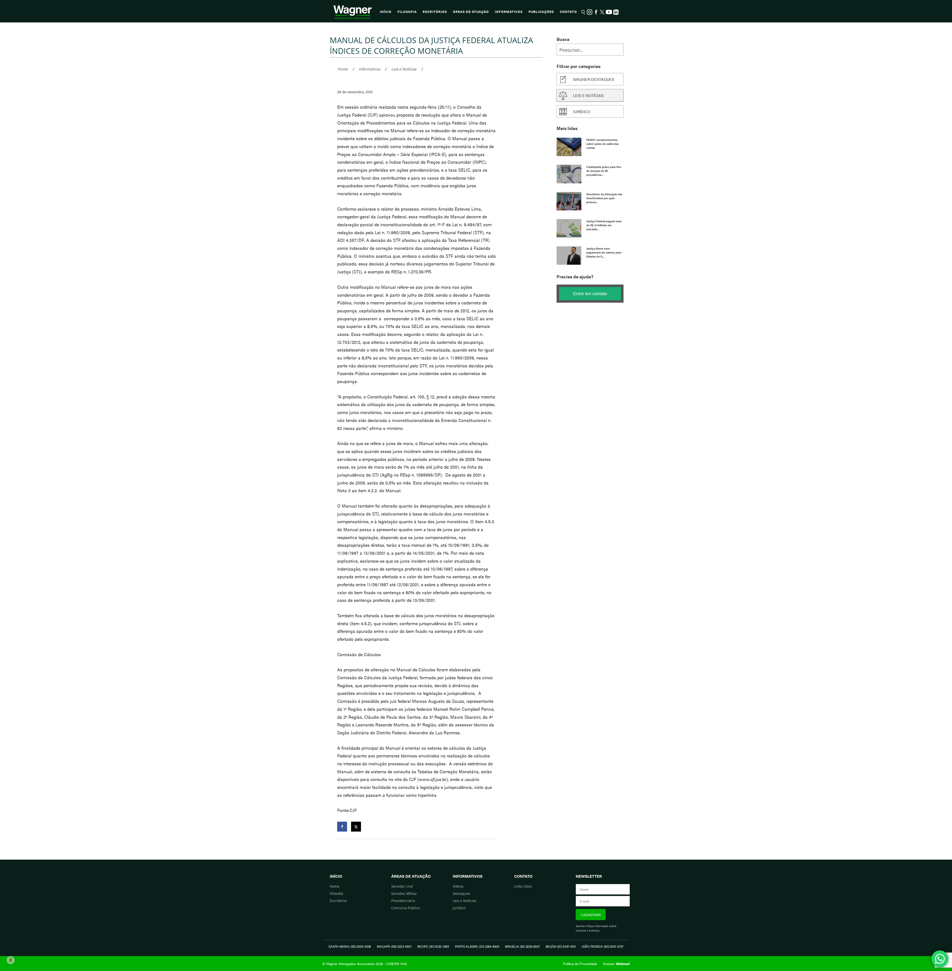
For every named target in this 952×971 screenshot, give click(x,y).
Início (385, 11)
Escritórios (435, 11)
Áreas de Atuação (471, 11)
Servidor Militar (404, 893)
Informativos (509, 11)
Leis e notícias (588, 95)
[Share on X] (356, 827)
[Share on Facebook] (342, 827)
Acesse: (616, 963)
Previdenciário (403, 900)
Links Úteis (523, 886)
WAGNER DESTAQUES (593, 79)
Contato (568, 11)
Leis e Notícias (403, 69)
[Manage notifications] (11, 960)
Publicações (541, 11)
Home (342, 69)
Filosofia (407, 11)
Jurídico (581, 111)
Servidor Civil (402, 886)
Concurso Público (405, 908)
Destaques (461, 893)
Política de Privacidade (580, 963)
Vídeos (458, 886)
